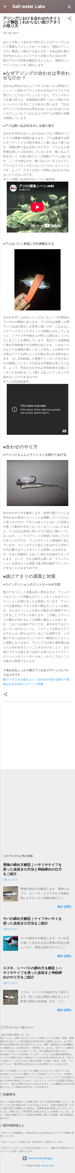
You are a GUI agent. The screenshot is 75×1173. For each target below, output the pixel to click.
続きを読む (65, 906)
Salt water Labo (28, 6)
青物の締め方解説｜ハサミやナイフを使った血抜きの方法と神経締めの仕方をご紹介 (32, 869)
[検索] (69, 8)
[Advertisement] (37, 736)
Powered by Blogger (40, 1158)
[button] (69, 19)
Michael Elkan (47, 1165)
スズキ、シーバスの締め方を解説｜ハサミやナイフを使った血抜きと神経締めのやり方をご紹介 (32, 972)
